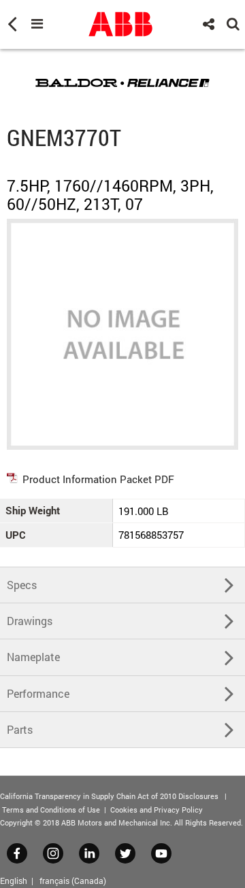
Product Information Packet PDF (98, 479)
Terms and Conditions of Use (51, 809)
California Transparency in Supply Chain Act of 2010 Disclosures (109, 796)
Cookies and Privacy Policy (156, 809)
